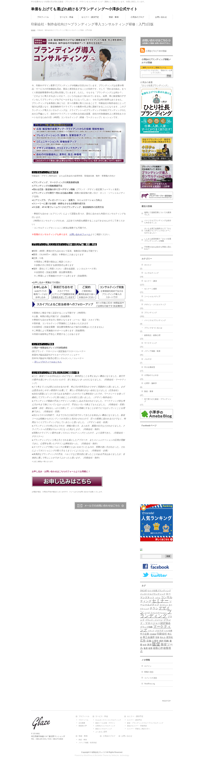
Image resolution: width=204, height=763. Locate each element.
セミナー (160, 601)
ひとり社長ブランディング (159, 591)
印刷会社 (162, 633)
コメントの (150, 678)
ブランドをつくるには (153, 328)
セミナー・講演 (150, 281)
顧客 (150, 648)
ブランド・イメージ (154, 620)
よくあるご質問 (101, 732)
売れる (163, 637)
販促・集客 (148, 391)
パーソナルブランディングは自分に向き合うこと (157, 221)
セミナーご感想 (150, 289)
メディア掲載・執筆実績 (88, 742)
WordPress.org (149, 684)
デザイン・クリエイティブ (155, 305)
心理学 (155, 641)
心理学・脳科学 (150, 383)
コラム (157, 598)
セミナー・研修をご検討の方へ (138, 729)
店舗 (148, 641)
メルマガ (147, 359)
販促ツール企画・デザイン (105, 723)
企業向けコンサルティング (105, 726)
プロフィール (84, 716)
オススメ (147, 265)
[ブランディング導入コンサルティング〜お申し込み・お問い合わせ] (67, 485)
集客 (146, 648)
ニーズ (147, 613)
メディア (151, 631)
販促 (156, 644)
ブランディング (150, 313)
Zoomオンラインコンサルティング (108, 720)
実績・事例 (83, 736)
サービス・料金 (101, 716)
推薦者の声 (83, 726)
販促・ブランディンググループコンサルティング (145, 723)
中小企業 (144, 634)
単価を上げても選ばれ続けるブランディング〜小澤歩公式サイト (84, 9)
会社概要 (82, 723)
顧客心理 (158, 648)
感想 (161, 641)
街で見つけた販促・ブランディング (157, 400)
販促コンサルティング (103, 729)
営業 (157, 637)
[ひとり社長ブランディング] (156, 132)
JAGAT (143, 590)
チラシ (154, 608)
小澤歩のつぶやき (151, 375)
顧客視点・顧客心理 (152, 335)
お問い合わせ (126, 736)
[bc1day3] (79, 306)
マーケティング (150, 343)
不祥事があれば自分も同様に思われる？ (157, 248)
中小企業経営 (149, 367)
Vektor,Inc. (115, 755)
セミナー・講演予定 (135, 716)
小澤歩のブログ (109, 736)
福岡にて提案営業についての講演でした (157, 213)
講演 (149, 644)
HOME (33, 30)
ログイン (147, 666)
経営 (145, 645)
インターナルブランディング (152, 594)
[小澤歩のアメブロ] (156, 417)
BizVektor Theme (102, 755)
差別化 (169, 637)
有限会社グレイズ (98, 752)
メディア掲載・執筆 (152, 351)
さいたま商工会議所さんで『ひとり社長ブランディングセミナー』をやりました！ (157, 230)
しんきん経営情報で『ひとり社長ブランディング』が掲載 (157, 240)
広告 (143, 640)
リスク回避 (168, 631)
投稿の (148, 672)
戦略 (166, 641)
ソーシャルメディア (152, 296)
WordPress (88, 755)
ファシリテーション (158, 613)
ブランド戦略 (146, 627)
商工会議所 (149, 637)
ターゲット (164, 605)
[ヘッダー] (79, 79)
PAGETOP (166, 701)
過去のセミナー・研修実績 (137, 726)
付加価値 (153, 634)
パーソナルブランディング (155, 320)
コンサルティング (151, 273)
